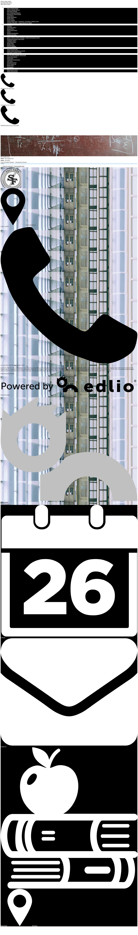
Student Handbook (12, 17)
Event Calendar (11, 20)
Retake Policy (10, 18)
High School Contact (12, 70)
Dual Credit (10, 58)
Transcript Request (11, 62)
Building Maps (11, 45)
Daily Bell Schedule (12, 11)
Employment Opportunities (7, 373)
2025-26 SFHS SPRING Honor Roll (16, 55)
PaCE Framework (11, 64)
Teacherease (1, 130)
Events (2, 163)
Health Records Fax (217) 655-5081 (10, 125)
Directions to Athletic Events (14, 52)
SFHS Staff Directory (12, 71)
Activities (9, 26)
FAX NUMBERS (11, 46)
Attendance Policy (11, 40)
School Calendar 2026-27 (13, 10)
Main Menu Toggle (5, 4)
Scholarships (10, 67)
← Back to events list (7, 166)
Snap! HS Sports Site (12, 49)
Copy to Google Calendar (7, 162)
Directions (34, 925)
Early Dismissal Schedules (13, 13)
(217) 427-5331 (5, 365)
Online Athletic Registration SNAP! (16, 51)
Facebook (1, 127)
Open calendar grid (19, 166)
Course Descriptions (12, 57)
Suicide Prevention (12, 34)
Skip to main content (6, 1)
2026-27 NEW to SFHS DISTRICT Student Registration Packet (23, 37)
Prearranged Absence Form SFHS (15, 39)
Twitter (1, 128)
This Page (108, 370)
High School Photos (12, 30)
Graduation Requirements (13, 59)
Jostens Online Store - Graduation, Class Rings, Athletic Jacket (23, 21)
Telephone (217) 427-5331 (7, 88)
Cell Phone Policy (11, 27)
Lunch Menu (10, 15)
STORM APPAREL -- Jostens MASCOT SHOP (19, 23)
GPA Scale (10, 61)
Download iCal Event (20, 162)
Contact (1, 133)
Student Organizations (12, 33)
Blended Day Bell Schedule (14, 14)
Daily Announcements (12, 8)
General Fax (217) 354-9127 (8, 105)
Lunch (1, 132)
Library (9, 31)
